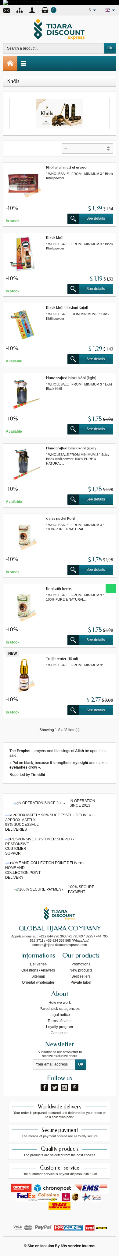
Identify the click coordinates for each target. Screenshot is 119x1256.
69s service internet (78, 1246)
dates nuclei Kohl (60, 518)
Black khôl (54, 237)
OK (110, 48)
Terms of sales (59, 1021)
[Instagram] (64, 1087)
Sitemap (38, 976)
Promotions (80, 964)
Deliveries (38, 964)
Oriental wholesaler (38, 982)
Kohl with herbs (59, 588)
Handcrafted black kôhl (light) (71, 377)
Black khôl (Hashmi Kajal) (67, 307)
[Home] (10, 63)
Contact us (59, 1033)
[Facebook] (44, 1087)
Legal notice (59, 1015)
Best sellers (81, 976)
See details (95, 218)
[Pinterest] (74, 1087)
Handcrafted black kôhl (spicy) (72, 448)
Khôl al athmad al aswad (66, 167)
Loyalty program (59, 1027)
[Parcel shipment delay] (24, 2)
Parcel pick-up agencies (60, 1009)
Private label (80, 982)
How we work (60, 1002)
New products (81, 970)
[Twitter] (54, 1087)
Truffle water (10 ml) (62, 658)
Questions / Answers (38, 970)
